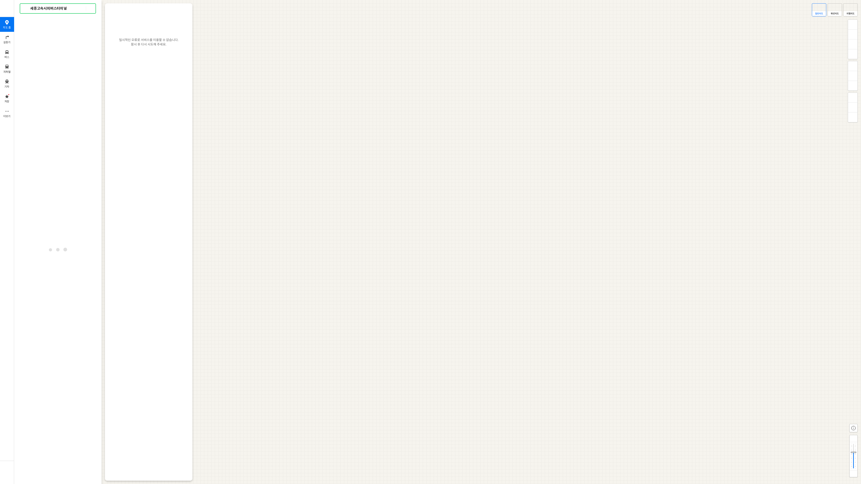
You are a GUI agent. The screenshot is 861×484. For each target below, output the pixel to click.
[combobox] (58, 8)
